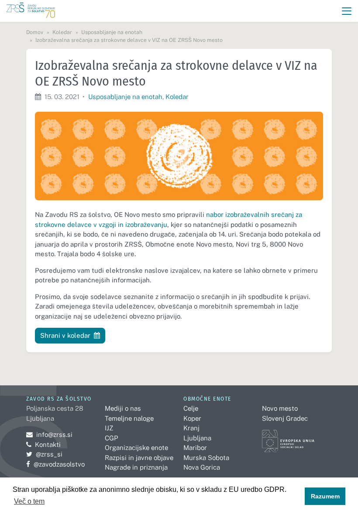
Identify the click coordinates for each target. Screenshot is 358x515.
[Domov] (31, 11)
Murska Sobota (206, 457)
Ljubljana (197, 438)
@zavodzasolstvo (55, 464)
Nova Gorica (201, 467)
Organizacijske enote (136, 447)
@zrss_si (44, 454)
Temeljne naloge (129, 418)
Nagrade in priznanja (136, 467)
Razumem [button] (325, 496)
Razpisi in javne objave (139, 457)
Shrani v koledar (65, 335)
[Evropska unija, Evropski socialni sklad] (288, 437)
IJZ (109, 428)
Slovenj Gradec (285, 418)
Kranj (191, 428)
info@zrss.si (49, 434)
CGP (111, 438)
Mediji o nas (123, 408)
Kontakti (48, 444)
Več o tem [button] (29, 501)
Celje (190, 408)
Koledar (177, 96)
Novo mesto (280, 408)
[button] (347, 11)
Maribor (195, 447)
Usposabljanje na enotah (125, 96)
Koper (192, 418)
